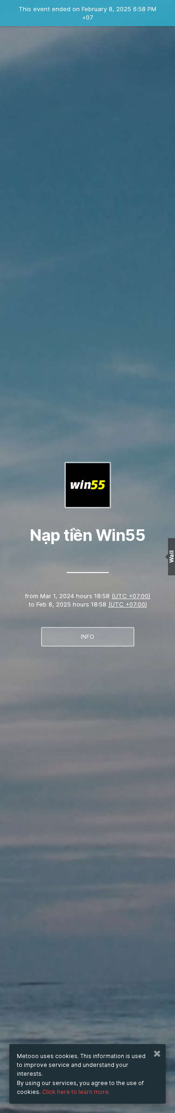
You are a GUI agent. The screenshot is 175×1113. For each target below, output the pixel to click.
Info (87, 636)
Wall (171, 556)
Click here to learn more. (76, 1091)
